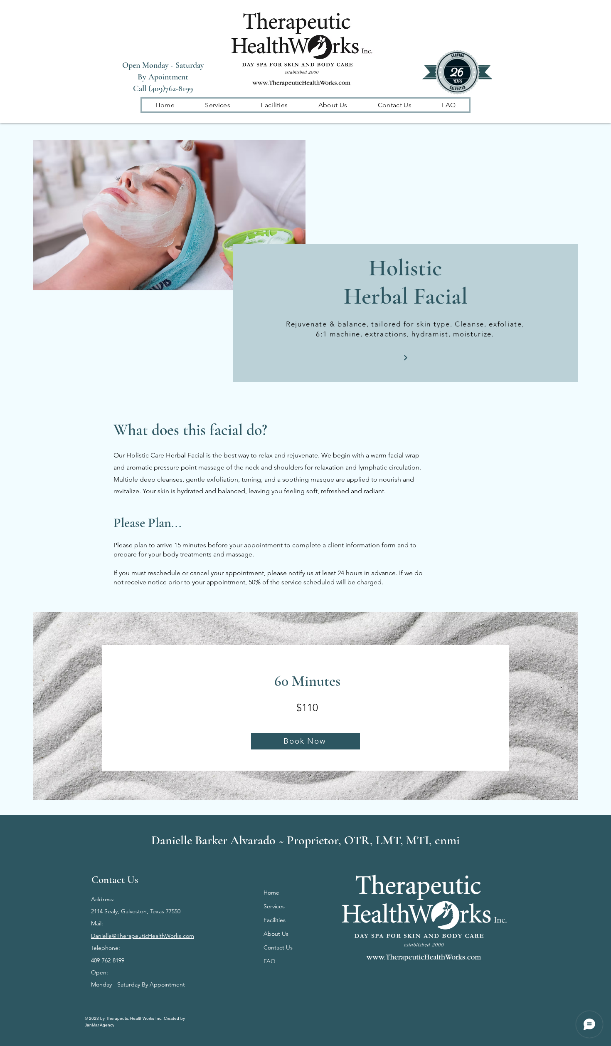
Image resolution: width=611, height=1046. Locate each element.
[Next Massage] (406, 358)
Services (274, 906)
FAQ (270, 961)
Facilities (275, 920)
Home (271, 892)
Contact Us (278, 947)
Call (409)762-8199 (163, 89)
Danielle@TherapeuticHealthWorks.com (142, 936)
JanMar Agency (99, 1025)
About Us (276, 933)
